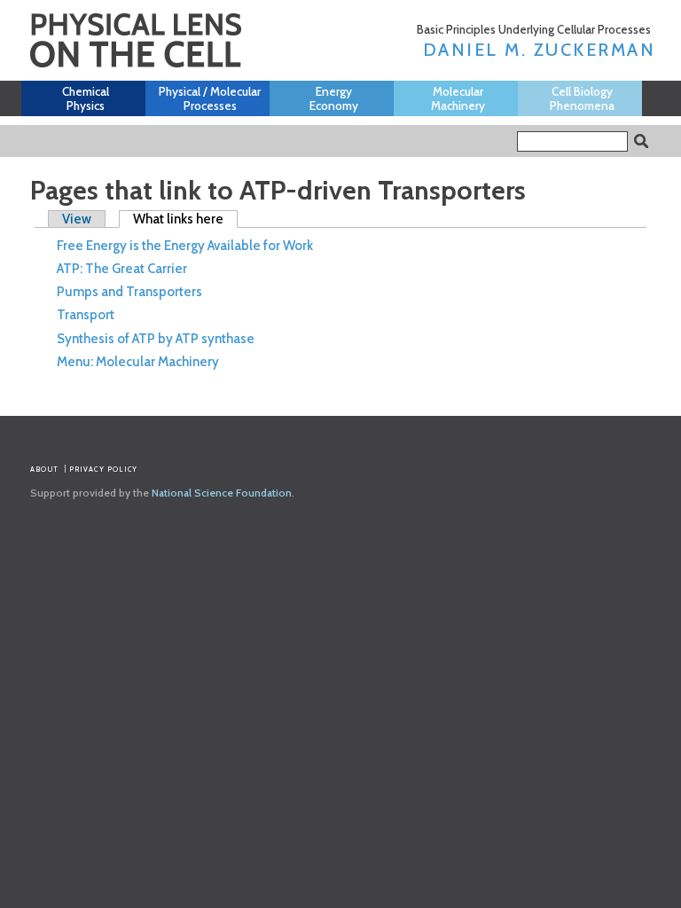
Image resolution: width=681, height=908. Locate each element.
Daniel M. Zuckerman (539, 49)
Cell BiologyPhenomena (582, 98)
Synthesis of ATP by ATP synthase (155, 339)
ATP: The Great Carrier (122, 269)
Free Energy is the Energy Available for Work (185, 246)
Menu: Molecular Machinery (138, 362)
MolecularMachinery (458, 98)
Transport (85, 315)
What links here (185, 219)
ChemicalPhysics (85, 98)
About (44, 469)
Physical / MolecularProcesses (210, 98)
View (76, 219)
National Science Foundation (222, 492)
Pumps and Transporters (129, 292)
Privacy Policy (103, 469)
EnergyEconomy (333, 98)
